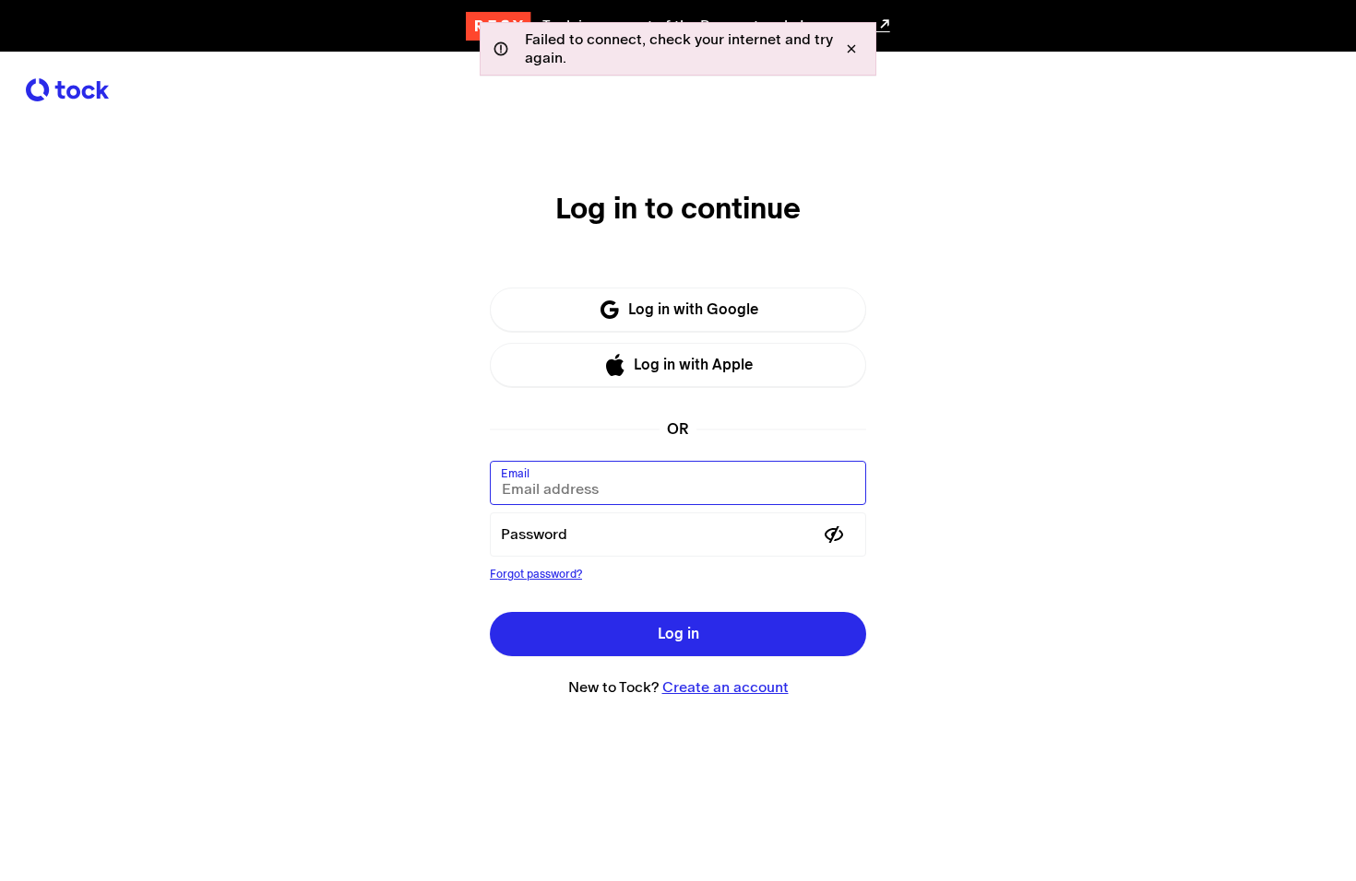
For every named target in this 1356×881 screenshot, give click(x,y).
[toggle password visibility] (834, 534)
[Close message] (851, 49)
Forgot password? (536, 574)
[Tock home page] (67, 89)
